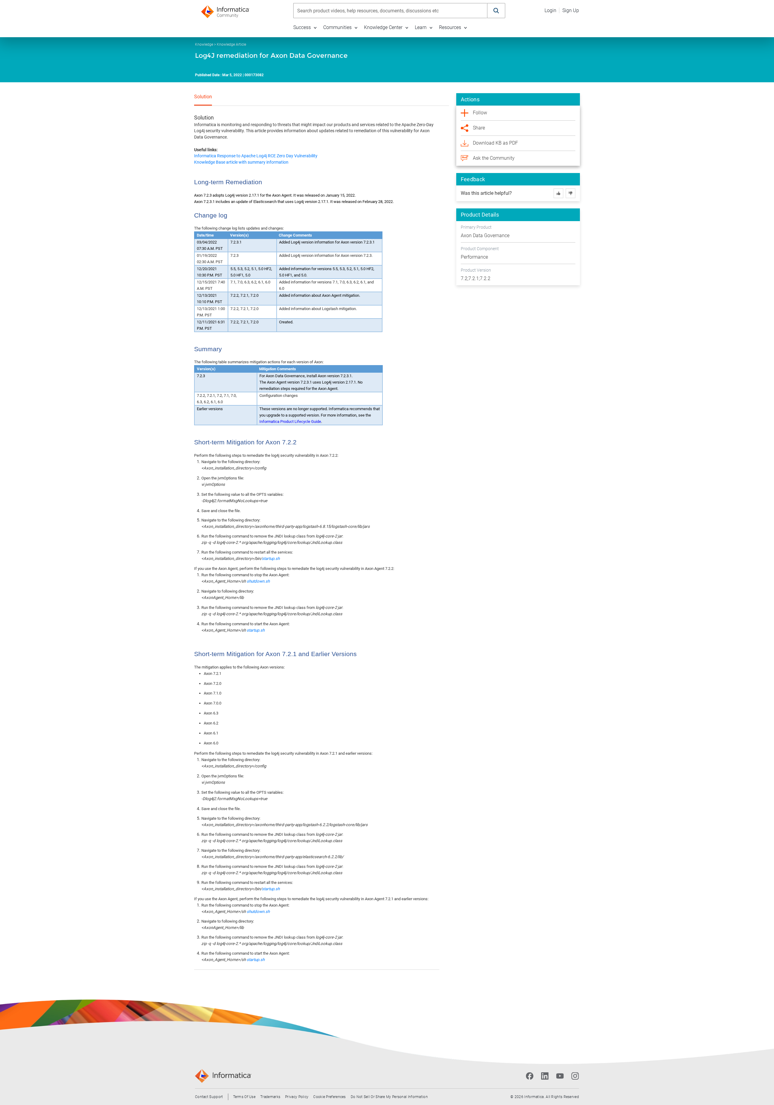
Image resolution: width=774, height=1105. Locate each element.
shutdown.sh (258, 581)
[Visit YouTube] (560, 1076)
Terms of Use (244, 1097)
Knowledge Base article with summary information (241, 162)
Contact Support (209, 1097)
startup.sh (271, 558)
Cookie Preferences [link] (329, 1097)
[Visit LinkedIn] (545, 1076)
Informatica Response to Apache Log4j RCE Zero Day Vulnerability (255, 155)
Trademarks (270, 1097)
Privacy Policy (296, 1097)
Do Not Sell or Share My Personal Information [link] (389, 1097)
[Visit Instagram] (575, 1076)
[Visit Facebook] (530, 1076)
